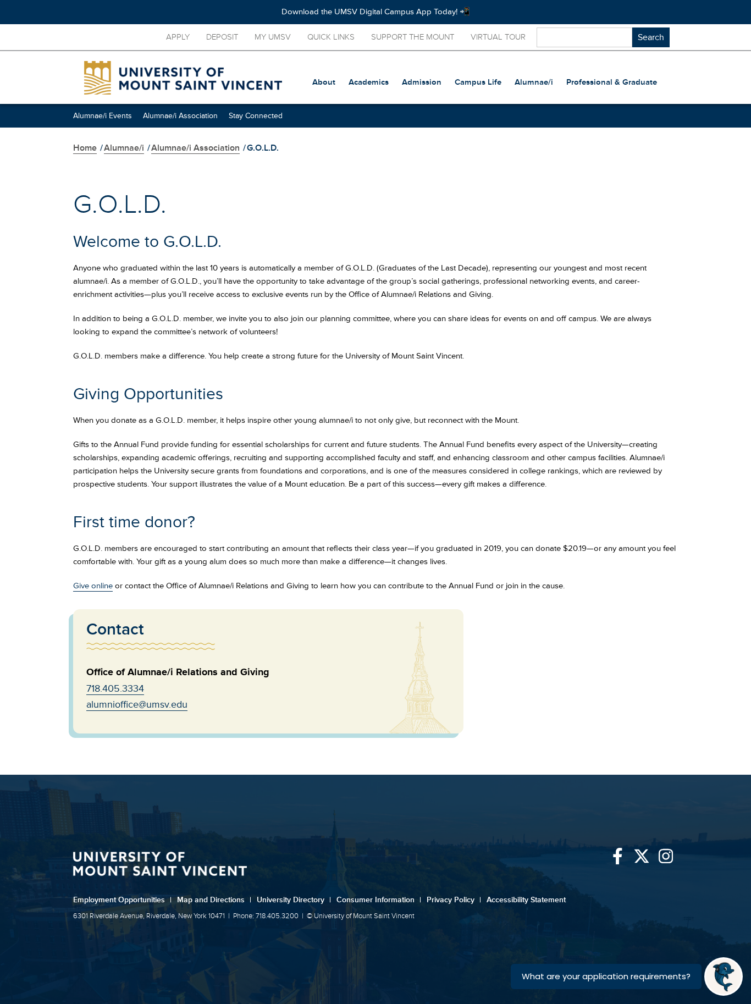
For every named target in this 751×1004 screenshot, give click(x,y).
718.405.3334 (115, 688)
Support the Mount (412, 37)
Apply (178, 37)
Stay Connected (256, 115)
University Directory (294, 899)
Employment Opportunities (122, 899)
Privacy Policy (454, 899)
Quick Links (331, 37)
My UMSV (273, 37)
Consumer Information (378, 899)
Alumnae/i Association (180, 115)
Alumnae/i (124, 147)
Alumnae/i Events (102, 115)
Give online (93, 586)
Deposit (222, 37)
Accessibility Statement (526, 899)
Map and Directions (214, 899)
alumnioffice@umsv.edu (136, 704)
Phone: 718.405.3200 (266, 916)
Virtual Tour (498, 37)
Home (85, 147)
